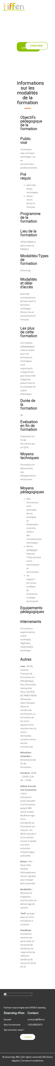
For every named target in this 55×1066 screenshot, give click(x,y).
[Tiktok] (40, 1046)
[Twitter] (15, 1046)
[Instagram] (34, 1046)
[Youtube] (27, 1046)
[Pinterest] (46, 1046)
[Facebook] (21, 1046)
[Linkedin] (9, 1046)
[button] (51, 6)
